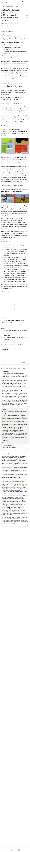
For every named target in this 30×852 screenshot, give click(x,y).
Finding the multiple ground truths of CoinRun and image (10, 13)
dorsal (23, 439)
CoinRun (3, 130)
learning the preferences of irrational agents (12, 39)
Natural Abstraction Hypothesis (18, 481)
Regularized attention (6, 467)
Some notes (4, 396)
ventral (20, 439)
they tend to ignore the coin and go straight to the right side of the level (12, 171)
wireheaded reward (13, 109)
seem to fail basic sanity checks (20, 397)
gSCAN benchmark (7, 456)
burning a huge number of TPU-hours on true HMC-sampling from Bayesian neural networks (14, 420)
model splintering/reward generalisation (12, 37)
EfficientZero (10, 521)
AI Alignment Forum (13, 23)
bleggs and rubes (11, 465)
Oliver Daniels (6, 454)
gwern (4, 409)
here (14, 513)
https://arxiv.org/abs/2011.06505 (17, 413)
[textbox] (14, 354)
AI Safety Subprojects (11, 6)
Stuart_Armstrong (6, 20)
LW (6, 2)
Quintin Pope (6, 371)
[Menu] (2, 2)
